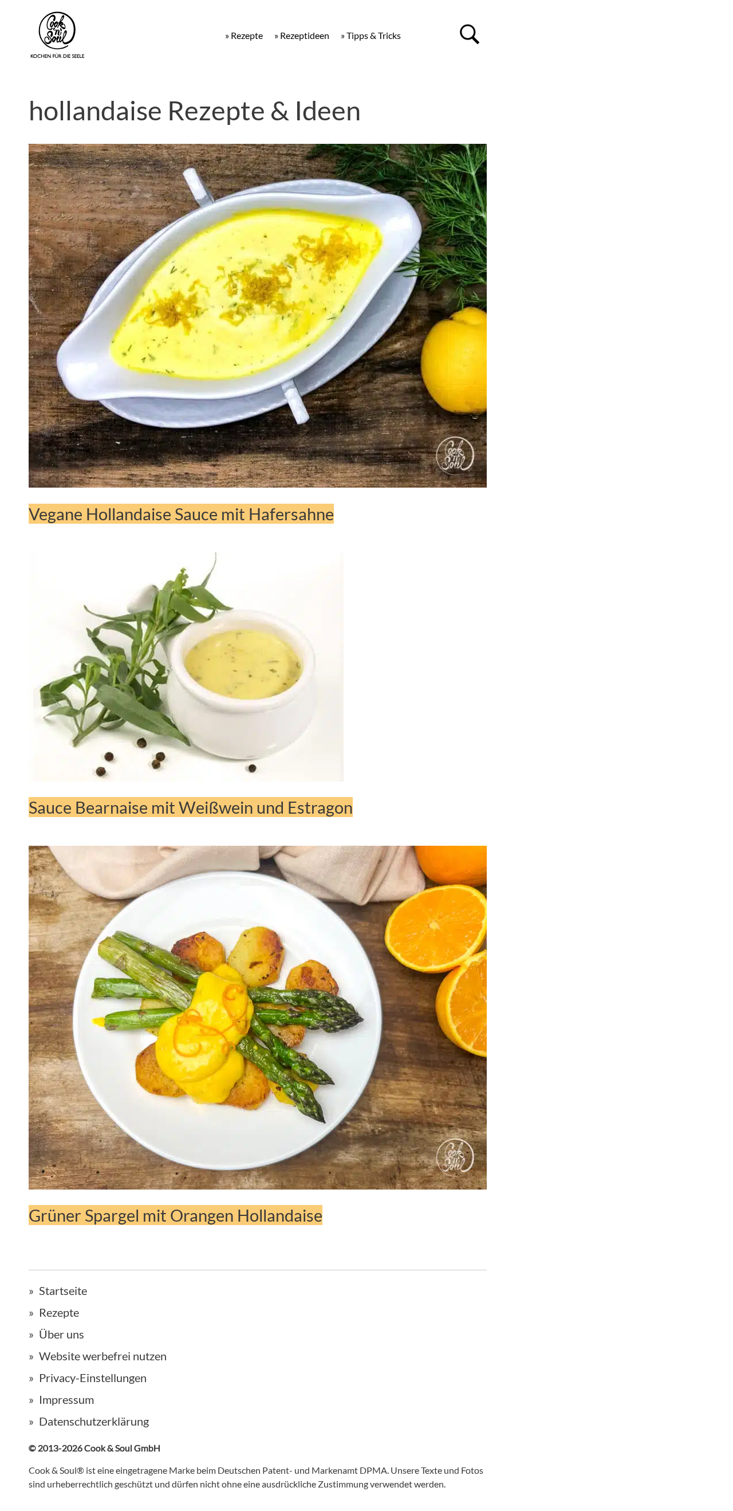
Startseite (63, 1290)
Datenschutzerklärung (94, 1421)
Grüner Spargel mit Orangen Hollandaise (175, 1215)
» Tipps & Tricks (371, 35)
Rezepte (59, 1312)
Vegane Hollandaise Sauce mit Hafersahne (181, 514)
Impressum (66, 1399)
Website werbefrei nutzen (103, 1356)
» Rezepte (244, 35)
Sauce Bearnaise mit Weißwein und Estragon (191, 807)
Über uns (61, 1334)
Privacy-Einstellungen (93, 1377)
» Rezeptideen (301, 35)
